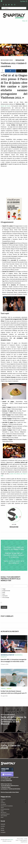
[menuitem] (14, 799)
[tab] (14, 802)
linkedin (2, 830)
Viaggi (9, 688)
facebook (3, 824)
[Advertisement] (14, 33)
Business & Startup (7, 655)
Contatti (3, 802)
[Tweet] (21, 70)
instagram (3, 832)
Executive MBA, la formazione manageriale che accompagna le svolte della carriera (13, 661)
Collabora (3, 804)
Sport (2, 817)
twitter (2, 828)
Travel (3, 688)
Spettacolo (3, 812)
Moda (2, 810)
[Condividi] (10, 70)
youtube (3, 826)
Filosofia (3, 799)
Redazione (14, 527)
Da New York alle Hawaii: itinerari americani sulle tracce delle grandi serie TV (14, 692)
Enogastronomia (5, 809)
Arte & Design (4, 815)
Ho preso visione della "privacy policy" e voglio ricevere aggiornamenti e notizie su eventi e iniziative (13, 603)
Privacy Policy (20, 838)
